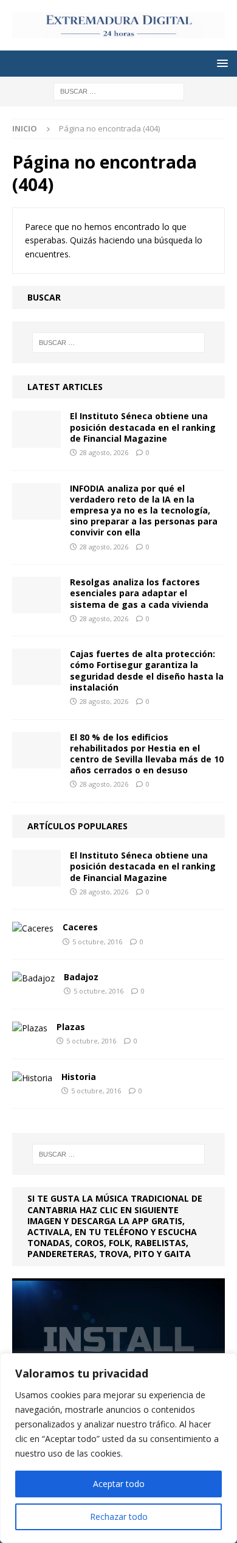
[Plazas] (29, 1028)
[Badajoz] (33, 978)
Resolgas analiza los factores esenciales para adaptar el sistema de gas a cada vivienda (139, 593)
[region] (118, 1448)
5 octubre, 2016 (97, 941)
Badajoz (81, 977)
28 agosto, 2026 (104, 452)
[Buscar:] (118, 91)
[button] (220, 63)
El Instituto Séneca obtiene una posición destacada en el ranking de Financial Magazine (143, 427)
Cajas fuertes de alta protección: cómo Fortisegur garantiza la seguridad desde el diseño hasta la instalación (147, 670)
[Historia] (32, 1078)
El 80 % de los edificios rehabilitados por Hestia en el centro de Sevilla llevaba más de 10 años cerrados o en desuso (147, 753)
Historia (78, 1076)
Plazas (71, 1027)
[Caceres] (32, 928)
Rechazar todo (119, 1516)
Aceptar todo (119, 1483)
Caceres (80, 927)
